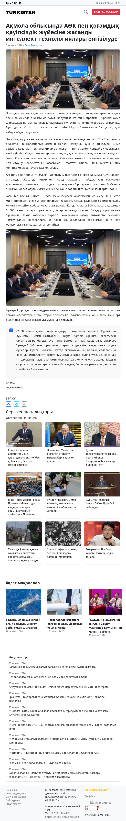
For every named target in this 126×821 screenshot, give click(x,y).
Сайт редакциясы (16, 796)
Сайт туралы (13, 800)
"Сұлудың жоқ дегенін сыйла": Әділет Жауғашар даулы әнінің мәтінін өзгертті (58, 687)
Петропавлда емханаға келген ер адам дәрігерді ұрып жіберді (48, 677)
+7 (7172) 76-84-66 (60, 813)
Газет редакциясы (16, 793)
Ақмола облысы (14, 387)
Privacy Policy (13, 803)
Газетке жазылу (106, 12)
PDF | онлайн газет (96, 789)
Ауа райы (90, 795)
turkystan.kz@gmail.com (66, 816)
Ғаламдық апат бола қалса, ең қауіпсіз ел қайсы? (40, 763)
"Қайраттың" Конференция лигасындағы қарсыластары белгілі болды (54, 753)
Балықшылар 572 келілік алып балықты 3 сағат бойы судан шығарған (53, 667)
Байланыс (11, 789)
